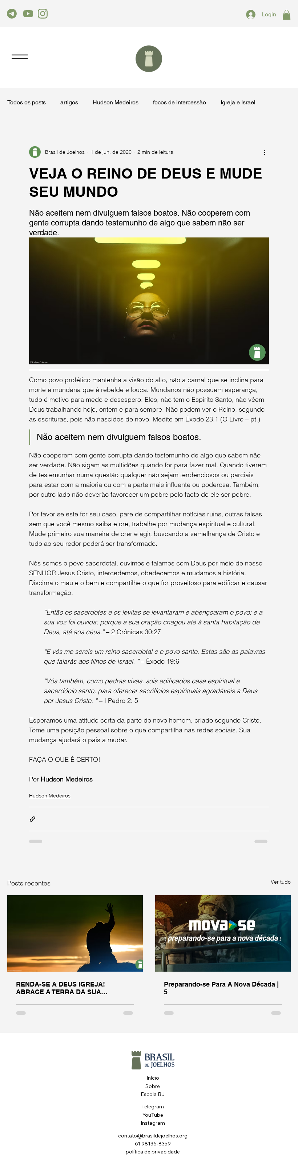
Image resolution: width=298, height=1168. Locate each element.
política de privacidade (153, 1151)
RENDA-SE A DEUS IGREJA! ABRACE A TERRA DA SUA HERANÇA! (60, 988)
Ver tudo (281, 882)
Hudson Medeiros (115, 102)
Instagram (153, 1123)
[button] (286, 15)
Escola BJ (153, 1094)
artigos (69, 102)
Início (152, 1078)
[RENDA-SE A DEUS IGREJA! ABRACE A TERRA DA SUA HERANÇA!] (75, 933)
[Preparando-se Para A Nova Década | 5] (223, 933)
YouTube (152, 1115)
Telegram (152, 1106)
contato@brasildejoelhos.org (153, 1135)
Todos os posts (26, 102)
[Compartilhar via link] (32, 819)
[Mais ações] (264, 152)
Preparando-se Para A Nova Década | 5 (221, 988)
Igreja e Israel (238, 102)
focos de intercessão (179, 102)
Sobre (152, 1086)
